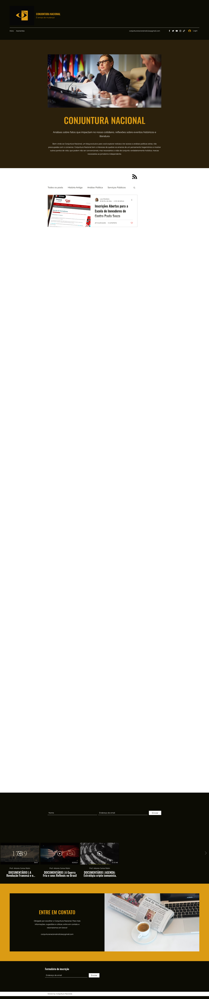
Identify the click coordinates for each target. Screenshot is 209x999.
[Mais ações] (132, 199)
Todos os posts (55, 187)
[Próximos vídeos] (205, 853)
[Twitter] (173, 31)
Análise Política (95, 187)
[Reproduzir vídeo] (19, 853)
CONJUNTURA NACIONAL (48, 14)
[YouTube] (176, 31)
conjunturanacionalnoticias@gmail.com (144, 31)
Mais (110, 187)
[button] (134, 188)
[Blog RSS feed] (134, 176)
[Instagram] (180, 31)
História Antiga (75, 187)
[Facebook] (169, 31)
